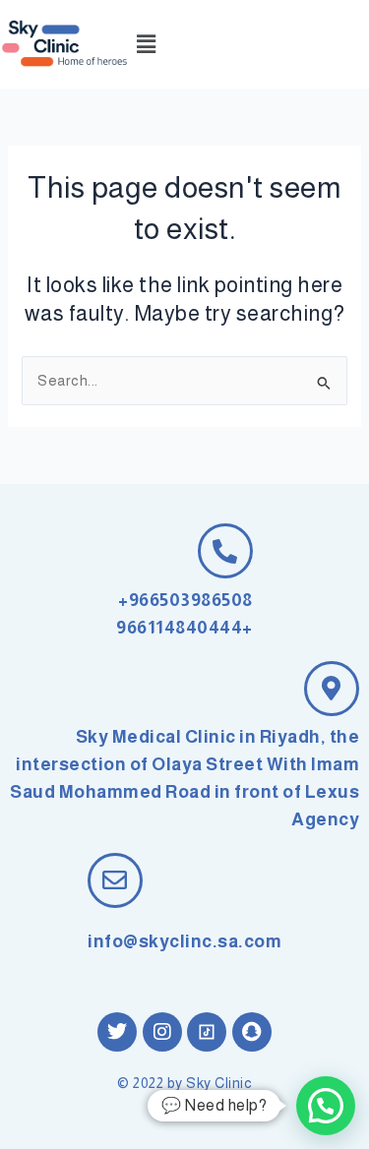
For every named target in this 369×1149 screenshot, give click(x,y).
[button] (146, 44)
